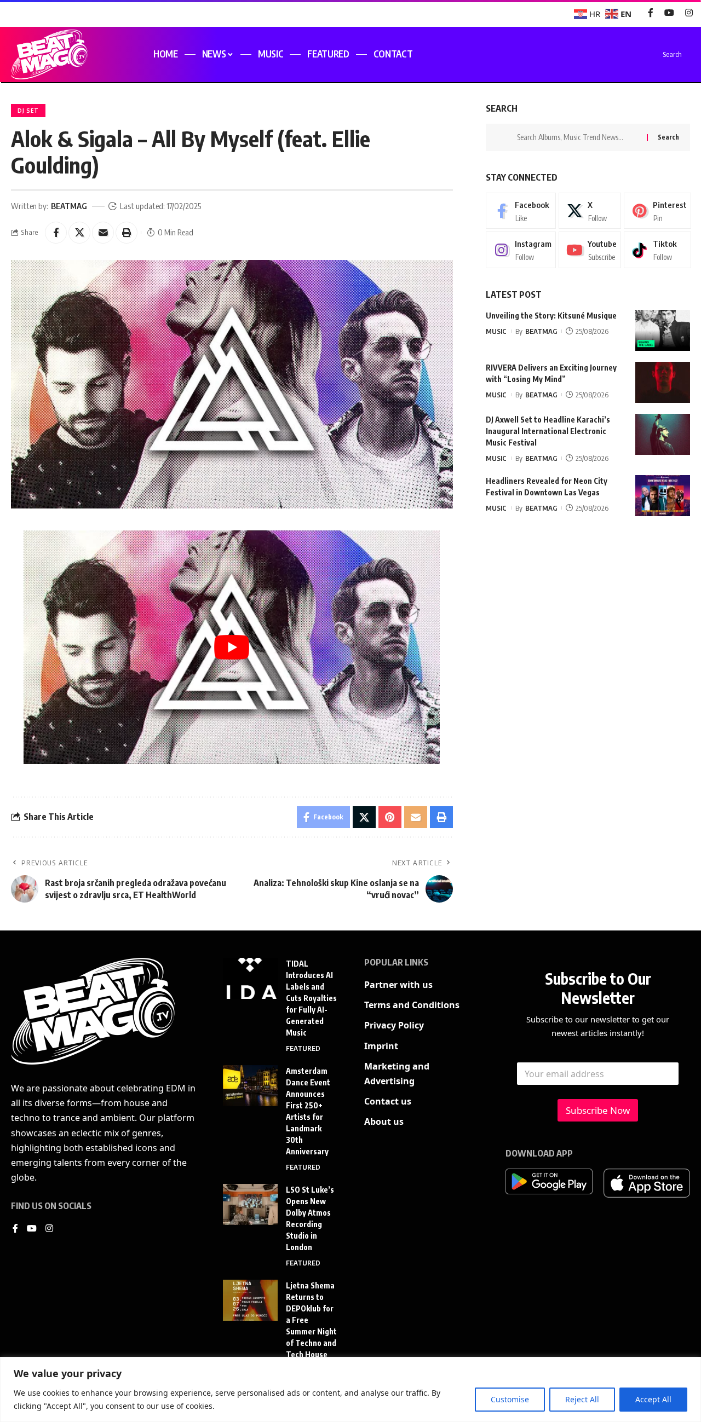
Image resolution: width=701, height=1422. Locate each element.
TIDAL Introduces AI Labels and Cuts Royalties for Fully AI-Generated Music (311, 998)
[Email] (103, 233)
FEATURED (303, 1048)
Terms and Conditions (411, 1005)
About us (384, 1121)
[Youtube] (590, 250)
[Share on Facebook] (56, 233)
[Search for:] (578, 137)
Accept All (653, 1399)
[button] (126, 233)
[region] (350, 1389)
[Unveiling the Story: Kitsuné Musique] (662, 330)
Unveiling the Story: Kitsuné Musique (551, 315)
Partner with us (398, 985)
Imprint (381, 1046)
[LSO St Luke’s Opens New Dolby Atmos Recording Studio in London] (250, 1204)
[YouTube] (669, 12)
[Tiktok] (657, 250)
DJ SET (28, 110)
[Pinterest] (657, 211)
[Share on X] (79, 233)
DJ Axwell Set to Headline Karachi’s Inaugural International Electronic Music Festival (548, 431)
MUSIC (496, 331)
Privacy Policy (394, 1025)
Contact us (387, 1101)
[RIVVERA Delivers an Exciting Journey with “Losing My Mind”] (662, 382)
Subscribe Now (598, 1110)
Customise (510, 1399)
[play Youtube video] (232, 647)
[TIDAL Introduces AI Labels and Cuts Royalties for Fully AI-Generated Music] (250, 978)
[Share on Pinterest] (389, 817)
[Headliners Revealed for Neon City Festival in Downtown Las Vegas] (662, 495)
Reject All (582, 1399)
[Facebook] (650, 12)
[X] (590, 211)
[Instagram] (689, 12)
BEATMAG (69, 206)
